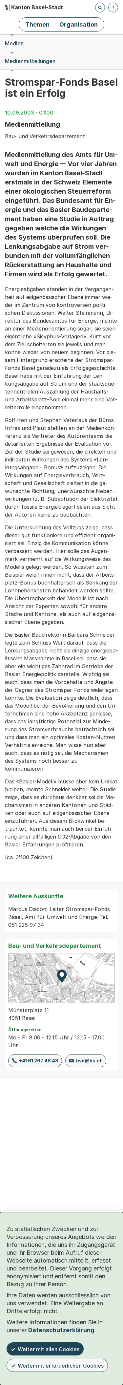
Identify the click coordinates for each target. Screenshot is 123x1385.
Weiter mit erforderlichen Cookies (61, 1365)
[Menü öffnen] (113, 7)
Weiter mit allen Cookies (48, 1349)
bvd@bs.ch (89, 1060)
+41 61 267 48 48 (38, 1060)
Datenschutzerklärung (61, 1330)
